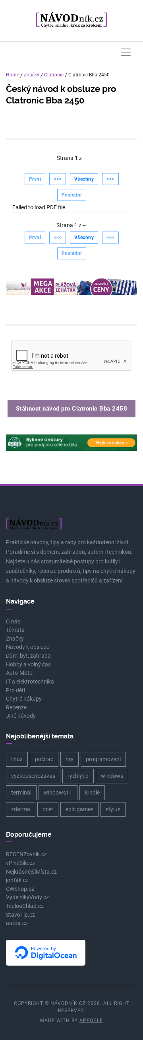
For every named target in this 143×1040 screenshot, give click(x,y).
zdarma (20, 809)
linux (17, 759)
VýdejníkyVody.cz (27, 897)
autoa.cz (17, 923)
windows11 (58, 792)
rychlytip (78, 776)
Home (12, 75)
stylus (113, 809)
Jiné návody (21, 716)
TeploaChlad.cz (25, 906)
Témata (15, 630)
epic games (79, 809)
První (35, 179)
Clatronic (54, 75)
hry (69, 759)
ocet (48, 809)
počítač (44, 759)
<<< (58, 179)
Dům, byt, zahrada (28, 655)
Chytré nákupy (24, 698)
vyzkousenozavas (33, 776)
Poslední (72, 195)
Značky (31, 75)
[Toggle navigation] (126, 52)
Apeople (91, 1020)
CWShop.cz (20, 889)
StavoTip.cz (20, 914)
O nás (13, 621)
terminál (21, 792)
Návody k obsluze (27, 647)
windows (112, 776)
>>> (110, 179)
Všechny (84, 179)
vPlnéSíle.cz (20, 863)
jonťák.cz (17, 880)
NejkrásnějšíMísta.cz (31, 872)
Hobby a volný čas (28, 664)
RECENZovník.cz (26, 854)
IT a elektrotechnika (30, 681)
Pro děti (15, 690)
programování (103, 759)
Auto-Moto (19, 673)
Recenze (16, 707)
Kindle (92, 792)
